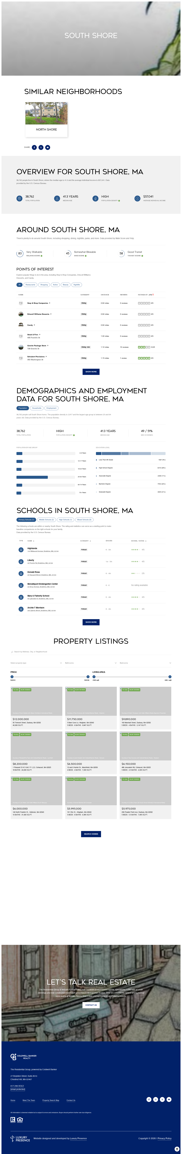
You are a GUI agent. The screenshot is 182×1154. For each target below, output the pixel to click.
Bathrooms (69, 663)
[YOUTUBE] (169, 1099)
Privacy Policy (164, 1138)
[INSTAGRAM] (155, 1099)
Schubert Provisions (36, 357)
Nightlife (78, 285)
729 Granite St (33, 349)
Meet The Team (29, 1100)
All (21, 285)
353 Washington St (35, 360)
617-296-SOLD (17, 1086)
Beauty (66, 285)
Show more (91, 372)
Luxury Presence (78, 1138)
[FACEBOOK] (148, 1099)
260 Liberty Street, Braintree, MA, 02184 (41, 610)
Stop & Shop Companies (37, 303)
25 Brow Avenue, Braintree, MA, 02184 (41, 587)
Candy (30, 325)
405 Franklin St (33, 338)
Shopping (45, 285)
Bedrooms (124, 663)
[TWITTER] (162, 1099)
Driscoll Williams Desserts (38, 314)
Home (13, 1100)
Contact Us (71, 1100)
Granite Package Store (36, 346)
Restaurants (31, 285)
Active (56, 285)
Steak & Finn (32, 335)
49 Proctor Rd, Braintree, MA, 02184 (40, 563)
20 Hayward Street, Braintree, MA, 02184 (41, 575)
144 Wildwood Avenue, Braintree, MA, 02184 (43, 551)
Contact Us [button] (91, 1005)
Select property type (18, 663)
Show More (91, 622)
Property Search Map (50, 1100)
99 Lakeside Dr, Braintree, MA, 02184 (40, 599)
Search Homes (91, 834)
